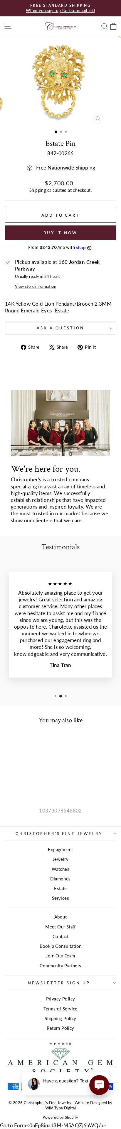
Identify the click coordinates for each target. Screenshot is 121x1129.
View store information (35, 286)
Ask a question (61, 328)
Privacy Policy (60, 998)
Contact (60, 936)
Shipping (37, 190)
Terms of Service (60, 1008)
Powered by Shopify (60, 1117)
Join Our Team (60, 955)
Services (60, 898)
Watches (60, 869)
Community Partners (60, 965)
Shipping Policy (60, 1018)
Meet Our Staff (60, 926)
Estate (60, 888)
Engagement (60, 849)
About (60, 916)
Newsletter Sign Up (59, 983)
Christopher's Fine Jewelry (59, 833)
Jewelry (60, 859)
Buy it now (60, 232)
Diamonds (60, 878)
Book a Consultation (61, 946)
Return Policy (60, 1028)
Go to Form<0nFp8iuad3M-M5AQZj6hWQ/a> (53, 1125)
